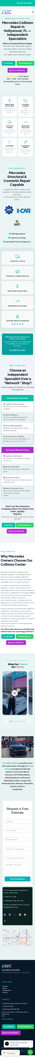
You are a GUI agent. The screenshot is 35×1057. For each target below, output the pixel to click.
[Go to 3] (14, 721)
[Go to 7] (19, 721)
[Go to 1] (11, 721)
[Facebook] (4, 915)
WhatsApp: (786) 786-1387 (14, 901)
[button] (33, 12)
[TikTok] (4, 921)
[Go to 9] (22, 721)
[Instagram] (9, 915)
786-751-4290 (25, 3)
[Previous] (6, 721)
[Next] (29, 721)
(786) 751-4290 (18, 350)
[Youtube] (25, 915)
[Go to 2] (12, 721)
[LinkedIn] (19, 915)
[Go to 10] (23, 721)
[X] (14, 915)
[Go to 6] (18, 721)
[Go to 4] (15, 721)
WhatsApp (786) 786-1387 (11, 1009)
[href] (17, 937)
